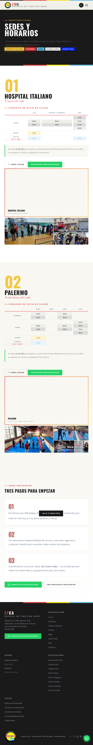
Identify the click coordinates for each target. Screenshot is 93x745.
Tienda (51, 630)
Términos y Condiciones (14, 707)
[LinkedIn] (77, 737)
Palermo (31, 49)
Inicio (50, 617)
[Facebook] (81, 737)
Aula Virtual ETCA (55, 660)
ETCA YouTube (54, 690)
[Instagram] (74, 737)
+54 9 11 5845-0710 (51, 513)
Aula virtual (53, 639)
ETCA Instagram (54, 677)
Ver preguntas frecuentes (61, 585)
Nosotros (52, 621)
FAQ (50, 643)
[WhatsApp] (87, 738)
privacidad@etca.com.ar (14, 716)
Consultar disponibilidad (45, 164)
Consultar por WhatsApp (25, 585)
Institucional (10, 720)
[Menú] (86, 5)
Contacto (52, 647)
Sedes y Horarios (55, 626)
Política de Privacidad (13, 703)
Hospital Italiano (14, 49)
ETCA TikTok (53, 673)
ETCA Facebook (54, 686)
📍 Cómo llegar (16, 164)
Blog (50, 634)
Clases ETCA (53, 664)
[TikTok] (70, 737)
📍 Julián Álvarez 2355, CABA (17, 297)
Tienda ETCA (53, 669)
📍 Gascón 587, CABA (14, 101)
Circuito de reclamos (13, 712)
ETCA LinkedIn (54, 682)
